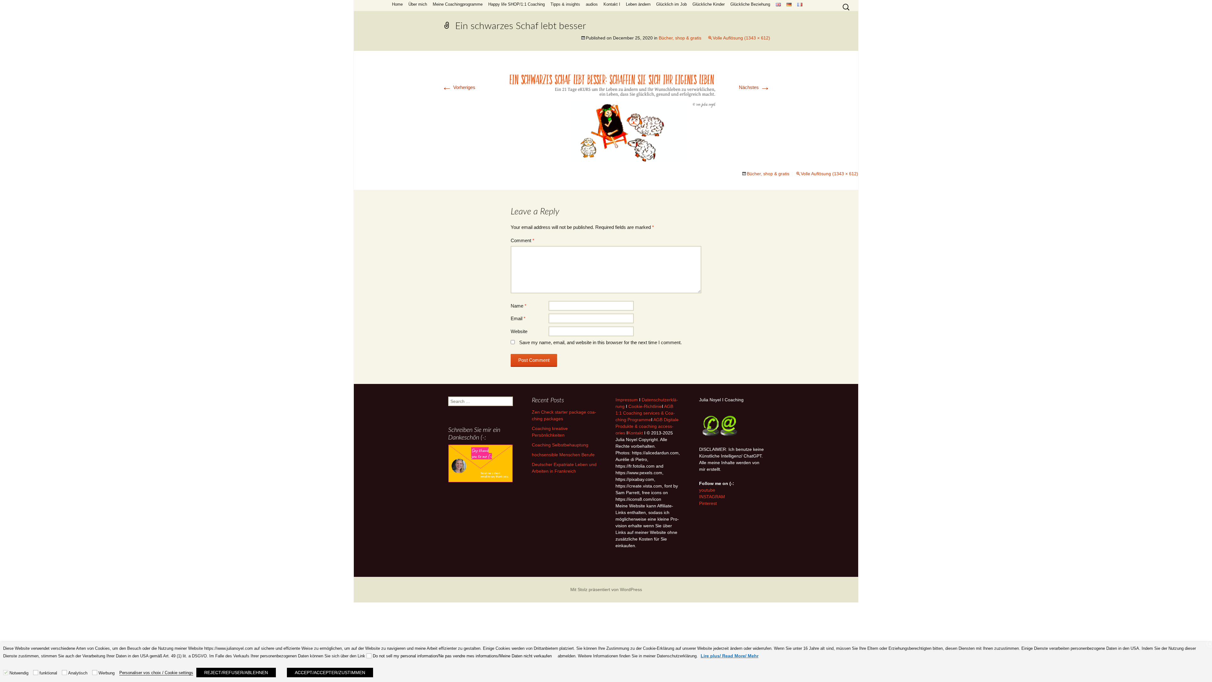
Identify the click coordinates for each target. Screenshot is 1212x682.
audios (592, 4)
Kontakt (635, 432)
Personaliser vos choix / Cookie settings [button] (156, 672)
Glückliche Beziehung (750, 4)
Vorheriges (458, 87)
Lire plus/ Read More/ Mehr (729, 655)
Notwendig (18, 673)
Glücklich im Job (671, 4)
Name (518, 305)
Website (519, 331)
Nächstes (754, 87)
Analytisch (77, 673)
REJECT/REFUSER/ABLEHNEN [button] (236, 672)
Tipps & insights (565, 4)
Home (397, 4)
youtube (707, 490)
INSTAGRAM (712, 496)
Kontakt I (611, 4)
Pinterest (708, 503)
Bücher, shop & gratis (680, 37)
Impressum (626, 399)
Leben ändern (638, 4)
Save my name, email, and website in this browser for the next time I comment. (600, 342)
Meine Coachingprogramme (458, 4)
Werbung (106, 673)
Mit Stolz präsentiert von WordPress (606, 589)
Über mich (417, 4)
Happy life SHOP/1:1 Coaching (516, 4)
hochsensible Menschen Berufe (563, 454)
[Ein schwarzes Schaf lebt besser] (606, 115)
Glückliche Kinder (708, 4)
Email (518, 318)
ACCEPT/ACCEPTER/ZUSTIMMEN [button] (330, 672)
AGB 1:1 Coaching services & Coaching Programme (645, 413)
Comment (522, 240)
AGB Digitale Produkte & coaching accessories (647, 426)
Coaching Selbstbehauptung (560, 444)
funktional (48, 673)
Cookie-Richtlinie (645, 406)
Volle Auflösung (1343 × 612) (741, 37)
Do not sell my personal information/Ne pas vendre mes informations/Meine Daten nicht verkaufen (462, 656)
